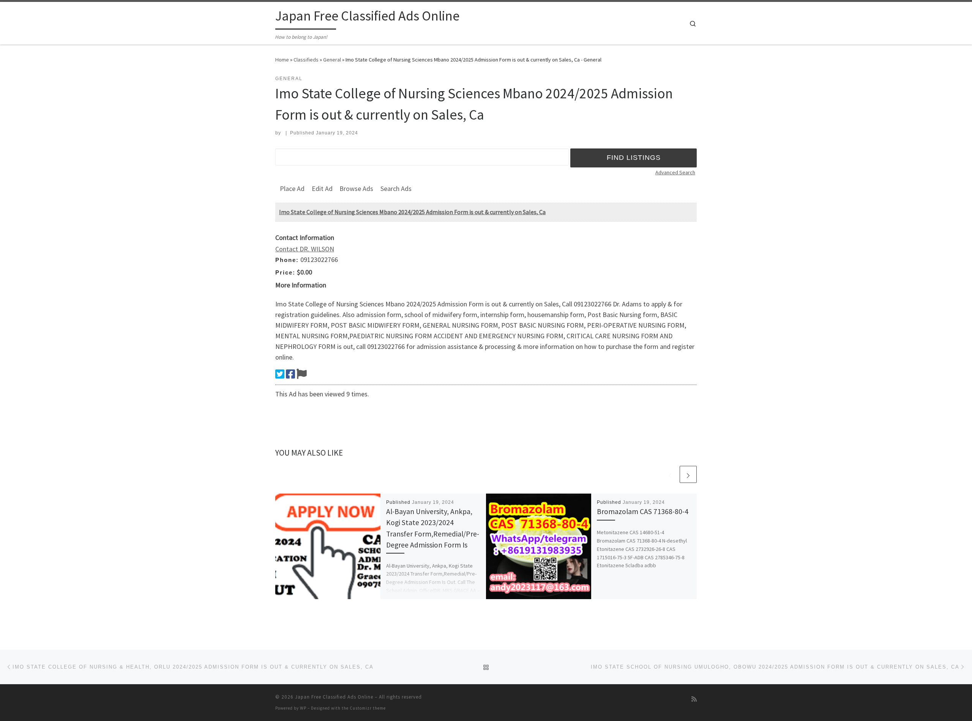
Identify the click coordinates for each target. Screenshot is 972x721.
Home (282, 59)
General (332, 59)
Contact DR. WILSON (304, 249)
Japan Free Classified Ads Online (334, 697)
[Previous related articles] (670, 474)
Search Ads (396, 188)
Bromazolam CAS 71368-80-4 (642, 511)
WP (303, 708)
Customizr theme (368, 708)
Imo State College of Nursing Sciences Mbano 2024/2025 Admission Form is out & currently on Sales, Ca (412, 212)
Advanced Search (675, 172)
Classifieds (306, 59)
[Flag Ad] (302, 374)
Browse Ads (356, 188)
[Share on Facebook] (290, 374)
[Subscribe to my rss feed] (694, 699)
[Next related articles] (688, 474)
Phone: (287, 260)
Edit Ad (322, 188)
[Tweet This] (279, 374)
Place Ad (292, 188)
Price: (285, 272)
